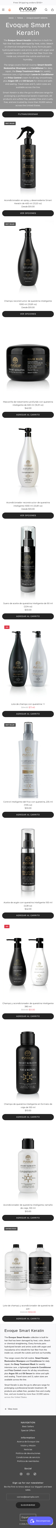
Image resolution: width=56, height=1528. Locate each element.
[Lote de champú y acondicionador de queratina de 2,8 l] (28, 1263)
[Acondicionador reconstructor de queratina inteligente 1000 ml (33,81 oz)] (28, 460)
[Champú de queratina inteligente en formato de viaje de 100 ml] (28, 1061)
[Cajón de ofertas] (9, 10)
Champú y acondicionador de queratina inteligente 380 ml (28, 1005)
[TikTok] (35, 1474)
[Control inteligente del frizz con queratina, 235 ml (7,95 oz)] (28, 759)
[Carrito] (52, 10)
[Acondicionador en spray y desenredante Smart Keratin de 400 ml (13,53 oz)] (28, 158)
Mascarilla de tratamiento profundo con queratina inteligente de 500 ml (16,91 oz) (28, 403)
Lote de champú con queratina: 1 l (28, 704)
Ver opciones (28, 213)
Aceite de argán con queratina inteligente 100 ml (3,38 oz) (28, 904)
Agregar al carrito (28, 415)
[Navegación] (3, 10)
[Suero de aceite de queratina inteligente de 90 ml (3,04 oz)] (28, 561)
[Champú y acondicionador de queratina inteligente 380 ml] (28, 961)
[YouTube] (28, 1474)
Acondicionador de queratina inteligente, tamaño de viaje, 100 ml (28, 1206)
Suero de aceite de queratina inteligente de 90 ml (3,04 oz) (28, 605)
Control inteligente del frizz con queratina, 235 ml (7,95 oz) (28, 803)
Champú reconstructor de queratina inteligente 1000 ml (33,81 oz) (28, 302)
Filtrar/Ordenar (28, 114)
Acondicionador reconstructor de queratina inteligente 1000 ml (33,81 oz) (28, 504)
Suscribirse (28, 1505)
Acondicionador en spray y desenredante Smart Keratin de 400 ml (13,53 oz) (28, 202)
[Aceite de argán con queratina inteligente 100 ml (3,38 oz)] (28, 860)
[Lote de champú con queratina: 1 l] (28, 662)
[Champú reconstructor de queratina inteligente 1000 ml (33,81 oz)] (28, 258)
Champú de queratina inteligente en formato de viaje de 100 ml (28, 1105)
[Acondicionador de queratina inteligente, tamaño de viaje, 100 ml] (28, 1162)
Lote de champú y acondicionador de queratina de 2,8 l (28, 1307)
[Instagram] (21, 1474)
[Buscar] (46, 10)
